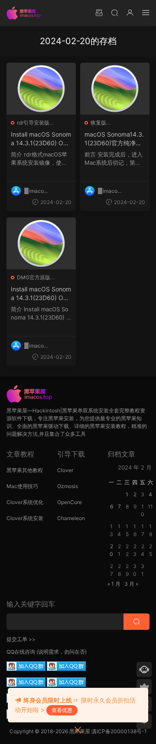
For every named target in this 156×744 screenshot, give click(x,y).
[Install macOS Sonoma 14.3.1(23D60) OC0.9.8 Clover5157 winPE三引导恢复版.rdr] (41, 89)
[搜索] (114, 12)
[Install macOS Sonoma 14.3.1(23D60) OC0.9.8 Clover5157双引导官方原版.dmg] (41, 243)
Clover (65, 470)
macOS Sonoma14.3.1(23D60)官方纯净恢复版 (114, 139)
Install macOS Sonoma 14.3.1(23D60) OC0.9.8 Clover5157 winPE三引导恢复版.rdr (41, 139)
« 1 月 (113, 584)
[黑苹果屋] (26, 13)
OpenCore (69, 502)
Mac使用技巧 (22, 486)
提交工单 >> (21, 639)
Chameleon (71, 518)
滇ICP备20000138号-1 (119, 731)
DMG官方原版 (33, 277)
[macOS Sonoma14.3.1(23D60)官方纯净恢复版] (115, 89)
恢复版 (98, 122)
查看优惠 (62, 710)
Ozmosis (67, 486)
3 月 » (131, 584)
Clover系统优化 (24, 502)
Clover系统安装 (24, 518)
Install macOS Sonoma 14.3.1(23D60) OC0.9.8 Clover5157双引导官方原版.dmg (41, 293)
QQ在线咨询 (20, 651)
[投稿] (99, 12)
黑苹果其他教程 (24, 470)
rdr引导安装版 (33, 122)
